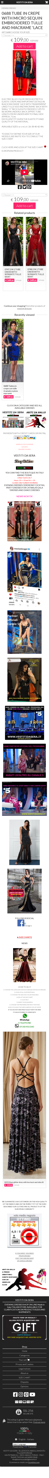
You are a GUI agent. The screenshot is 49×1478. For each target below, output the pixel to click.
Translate (32, 1447)
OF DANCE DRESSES (24, 1261)
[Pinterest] (26, 1395)
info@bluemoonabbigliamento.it (24, 1459)
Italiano (30, 1439)
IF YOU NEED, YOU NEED (24, 1253)
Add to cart (24, 46)
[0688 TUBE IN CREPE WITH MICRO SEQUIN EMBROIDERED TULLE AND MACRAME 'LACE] (24, 73)
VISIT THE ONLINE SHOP (24, 1258)
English (22, 1439)
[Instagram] (21, 1395)
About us (24, 1373)
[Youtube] (32, 1395)
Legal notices (24, 1368)
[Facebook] (15, 1395)
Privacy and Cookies (24, 1364)
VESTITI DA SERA (24, 2)
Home (24, 1351)
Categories (24, 1355)
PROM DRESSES (24, 1256)
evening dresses (24, 308)
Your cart (23, 1360)
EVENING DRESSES (9, 8)
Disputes (25, 1382)
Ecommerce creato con (24, 1462)
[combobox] (24, 35)
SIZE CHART (24, 1377)
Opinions (24, 1386)
